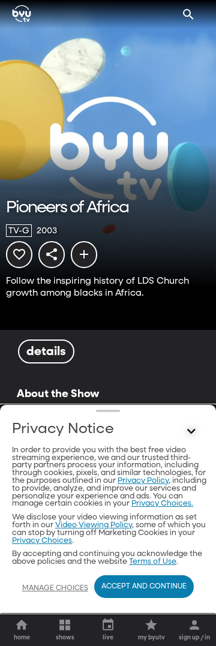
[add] (84, 254)
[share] (51, 254)
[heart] (19, 254)
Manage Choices (55, 588)
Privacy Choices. (162, 503)
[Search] (188, 14)
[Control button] (191, 432)
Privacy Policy (143, 481)
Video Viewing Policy (93, 525)
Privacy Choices (42, 541)
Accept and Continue (144, 586)
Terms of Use (152, 562)
